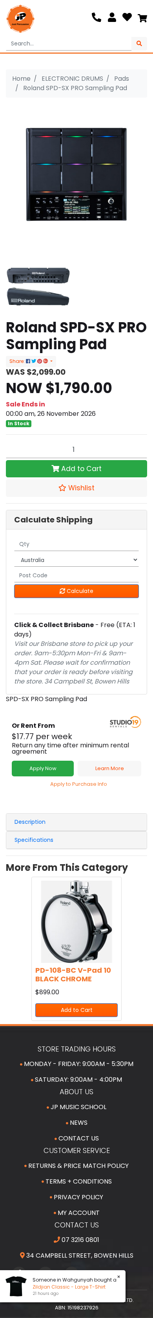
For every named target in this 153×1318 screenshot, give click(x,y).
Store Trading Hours (77, 1049)
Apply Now (42, 768)
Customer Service (77, 1150)
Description (30, 822)
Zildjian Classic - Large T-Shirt (68, 1287)
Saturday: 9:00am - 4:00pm (77, 1079)
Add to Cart (80, 468)
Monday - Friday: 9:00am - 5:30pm (77, 1063)
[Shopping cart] (142, 18)
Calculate (79, 591)
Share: (17, 361)
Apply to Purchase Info (78, 784)
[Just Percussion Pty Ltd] (20, 18)
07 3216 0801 (79, 1239)
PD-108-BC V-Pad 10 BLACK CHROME (73, 974)
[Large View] (38, 286)
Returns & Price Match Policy (78, 1165)
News (77, 1122)
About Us (76, 1092)
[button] (76, 488)
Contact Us (78, 1138)
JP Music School (77, 1106)
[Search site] (139, 44)
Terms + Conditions (78, 1181)
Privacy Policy (77, 1197)
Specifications (34, 840)
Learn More (109, 768)
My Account (78, 1212)
